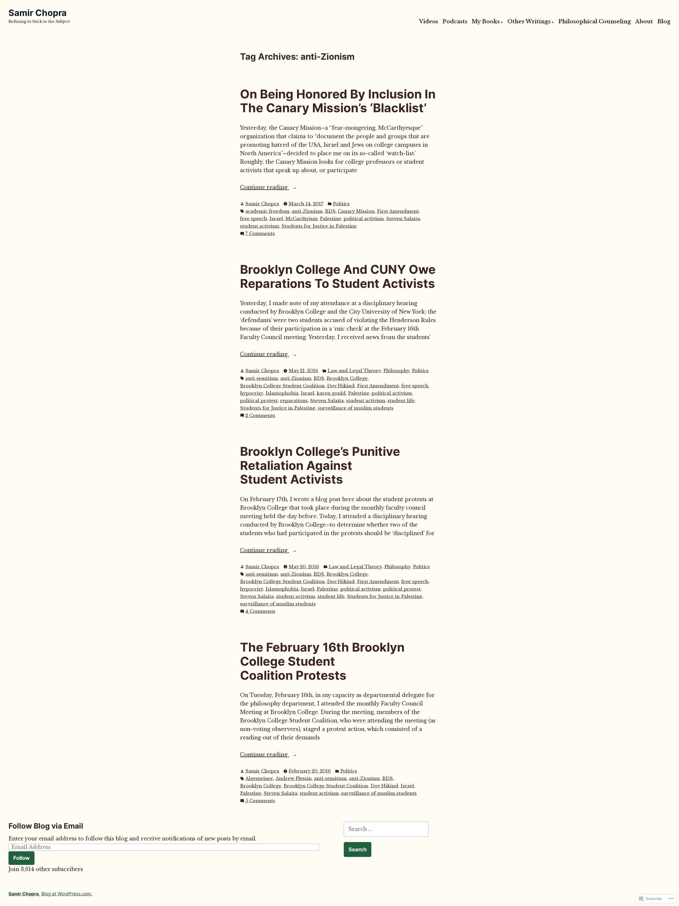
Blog (664, 21)
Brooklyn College (347, 378)
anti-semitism (261, 378)
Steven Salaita (403, 219)
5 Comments (260, 801)
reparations (294, 401)
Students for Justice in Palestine (319, 226)
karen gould (331, 393)
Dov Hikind (341, 386)
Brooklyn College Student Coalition (282, 386)
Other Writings (529, 21)
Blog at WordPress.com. (66, 893)
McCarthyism (301, 219)
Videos (428, 21)
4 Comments (260, 611)
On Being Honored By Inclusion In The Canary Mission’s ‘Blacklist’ (338, 101)
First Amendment (398, 211)
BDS (330, 211)
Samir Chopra (37, 12)
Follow (21, 858)
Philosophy (396, 371)
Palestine (330, 219)
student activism (259, 226)
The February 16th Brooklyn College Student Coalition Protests (322, 661)
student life (401, 401)
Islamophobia (281, 393)
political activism (363, 219)
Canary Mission (356, 211)
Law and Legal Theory (354, 371)
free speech (253, 219)
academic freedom (267, 211)
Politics (341, 204)
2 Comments (260, 416)
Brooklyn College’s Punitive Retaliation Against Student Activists (320, 465)
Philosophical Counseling (594, 21)
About (644, 21)
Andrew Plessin (294, 778)
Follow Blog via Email (45, 825)
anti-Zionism (307, 211)
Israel (276, 219)
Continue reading (264, 188)
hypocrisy (251, 393)
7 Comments (260, 234)
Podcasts (454, 21)
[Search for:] (386, 829)
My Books (486, 21)
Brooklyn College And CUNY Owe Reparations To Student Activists (338, 276)
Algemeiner (259, 778)
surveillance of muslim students (355, 408)
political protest (259, 401)
